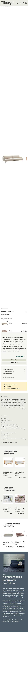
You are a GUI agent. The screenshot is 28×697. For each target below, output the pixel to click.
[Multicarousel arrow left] (1, 464)
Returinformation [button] (7, 373)
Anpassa (13, 363)
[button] (1, 308)
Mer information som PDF (10, 442)
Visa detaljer (19, 356)
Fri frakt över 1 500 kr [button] (8, 371)
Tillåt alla (14, 360)
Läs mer (24, 408)
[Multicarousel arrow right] (27, 464)
